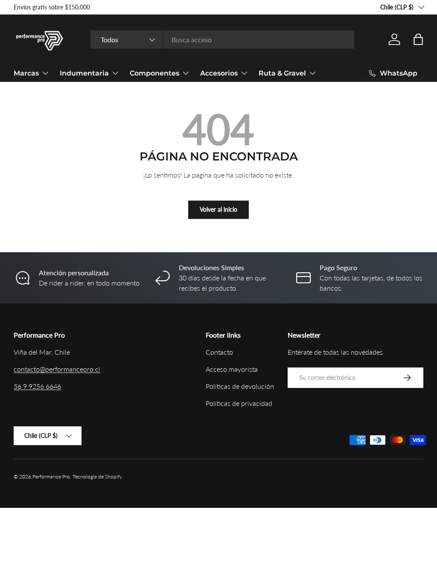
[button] (418, 39)
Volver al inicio (218, 209)
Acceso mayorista (232, 369)
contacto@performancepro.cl (57, 369)
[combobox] (222, 39)
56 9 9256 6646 (37, 386)
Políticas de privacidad (239, 403)
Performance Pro (51, 476)
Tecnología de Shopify (97, 476)
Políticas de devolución (240, 386)
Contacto (219, 352)
